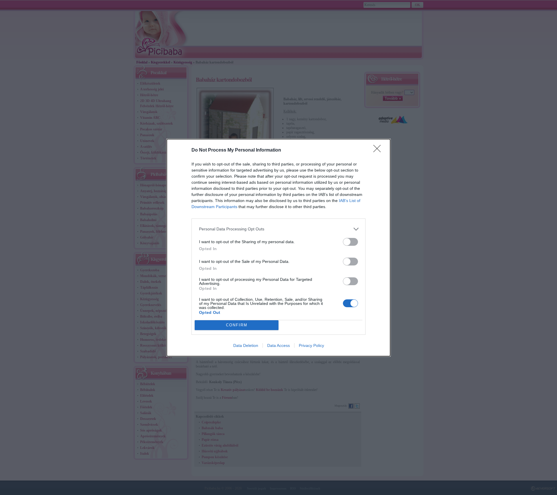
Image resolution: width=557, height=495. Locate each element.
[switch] (350, 242)
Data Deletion (245, 345)
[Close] (378, 150)
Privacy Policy (311, 345)
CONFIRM (236, 325)
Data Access (278, 345)
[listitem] (278, 229)
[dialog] (278, 247)
